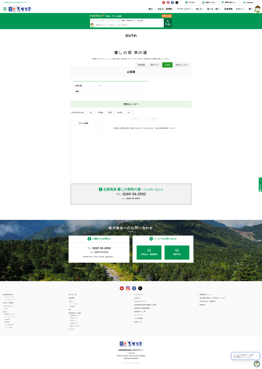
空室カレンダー (182, 65)
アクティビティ (184, 9)
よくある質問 (138, 318)
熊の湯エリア (73, 323)
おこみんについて (140, 301)
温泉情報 (228, 9)
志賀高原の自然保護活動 (142, 308)
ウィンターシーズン (10, 299)
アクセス (192, 2)
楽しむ (199, 9)
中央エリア (73, 320)
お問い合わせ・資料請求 (207, 301)
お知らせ (137, 298)
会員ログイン (138, 322)
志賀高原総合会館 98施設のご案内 (145, 305)
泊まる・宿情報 (165, 9)
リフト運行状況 (9, 324)
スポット (240, 9)
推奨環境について (205, 294)
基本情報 (141, 65)
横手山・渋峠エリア (75, 326)
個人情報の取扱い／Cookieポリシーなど (212, 298)
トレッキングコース (10, 316)
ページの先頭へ (260, 186)
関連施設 (72, 306)
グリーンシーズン (9, 297)
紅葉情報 (7, 322)
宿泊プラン (154, 65)
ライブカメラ (138, 294)
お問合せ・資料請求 (149, 254)
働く (251, 9)
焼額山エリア (73, 318)
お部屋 (167, 65)
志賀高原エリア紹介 (75, 313)
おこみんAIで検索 (167, 24)
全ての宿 (168, 16)
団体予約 (177, 254)
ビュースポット (74, 303)
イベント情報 (8, 327)
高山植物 (7, 319)
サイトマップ (138, 315)
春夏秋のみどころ (9, 314)
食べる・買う (213, 9)
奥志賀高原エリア (75, 315)
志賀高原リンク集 (140, 311)
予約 (6, 308)
